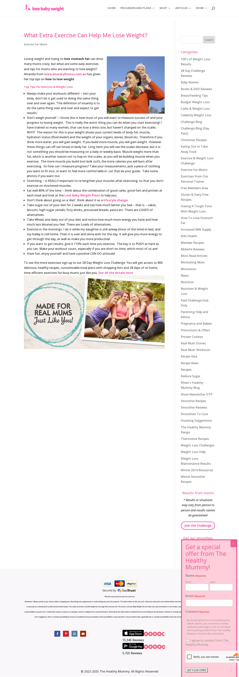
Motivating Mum (193, 262)
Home (112, 8)
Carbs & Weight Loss (195, 109)
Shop (163, 8)
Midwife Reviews (193, 249)
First (188, 582)
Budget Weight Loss (195, 102)
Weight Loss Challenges (198, 445)
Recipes (186, 370)
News (185, 275)
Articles (181, 8)
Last (212, 582)
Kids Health (189, 236)
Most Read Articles (194, 256)
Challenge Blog (191, 122)
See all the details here (115, 273)
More (200, 8)
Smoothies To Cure (194, 414)
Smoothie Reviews (194, 407)
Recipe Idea (189, 356)
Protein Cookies (192, 337)
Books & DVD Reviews (196, 89)
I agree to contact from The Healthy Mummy (207, 642)
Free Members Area (194, 188)
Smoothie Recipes (193, 401)
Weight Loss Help (193, 452)
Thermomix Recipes (195, 439)
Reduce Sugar (190, 376)
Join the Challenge (197, 525)
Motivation (188, 269)
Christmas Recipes (194, 140)
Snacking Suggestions (196, 420)
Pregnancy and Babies (196, 323)
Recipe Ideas (189, 363)
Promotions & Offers (195, 330)
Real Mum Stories (193, 343)
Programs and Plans (135, 8)
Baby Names (189, 82)
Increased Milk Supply (196, 229)
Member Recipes (192, 243)
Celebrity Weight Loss (196, 115)
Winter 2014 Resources (197, 470)
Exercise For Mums (35, 44)
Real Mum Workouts (195, 350)
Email (195, 596)
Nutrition (187, 282)
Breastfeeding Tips (194, 95)
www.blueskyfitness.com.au (65, 74)
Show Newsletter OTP (196, 394)
